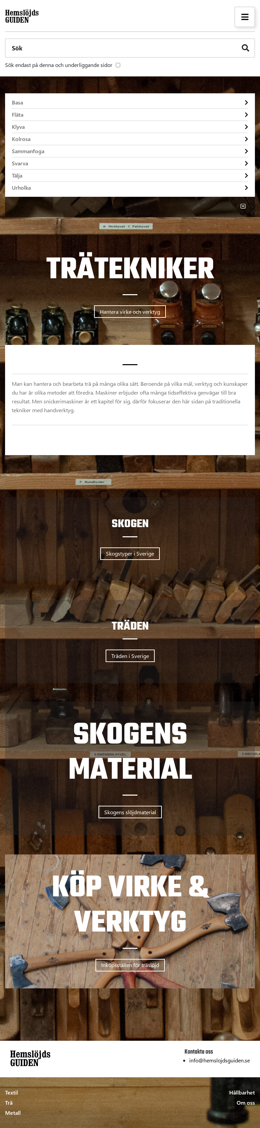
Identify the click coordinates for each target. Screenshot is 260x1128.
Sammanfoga (28, 151)
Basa (17, 102)
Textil (11, 1092)
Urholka (21, 187)
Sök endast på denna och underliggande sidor (58, 64)
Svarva (20, 163)
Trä (9, 1102)
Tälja (17, 175)
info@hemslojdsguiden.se (219, 1060)
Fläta (17, 114)
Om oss (246, 1102)
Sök (17, 48)
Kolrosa (21, 138)
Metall (13, 1112)
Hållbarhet (242, 1092)
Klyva (18, 126)
